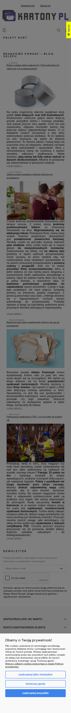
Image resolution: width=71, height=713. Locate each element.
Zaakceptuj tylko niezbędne (35, 674)
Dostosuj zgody (35, 683)
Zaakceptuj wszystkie (35, 692)
